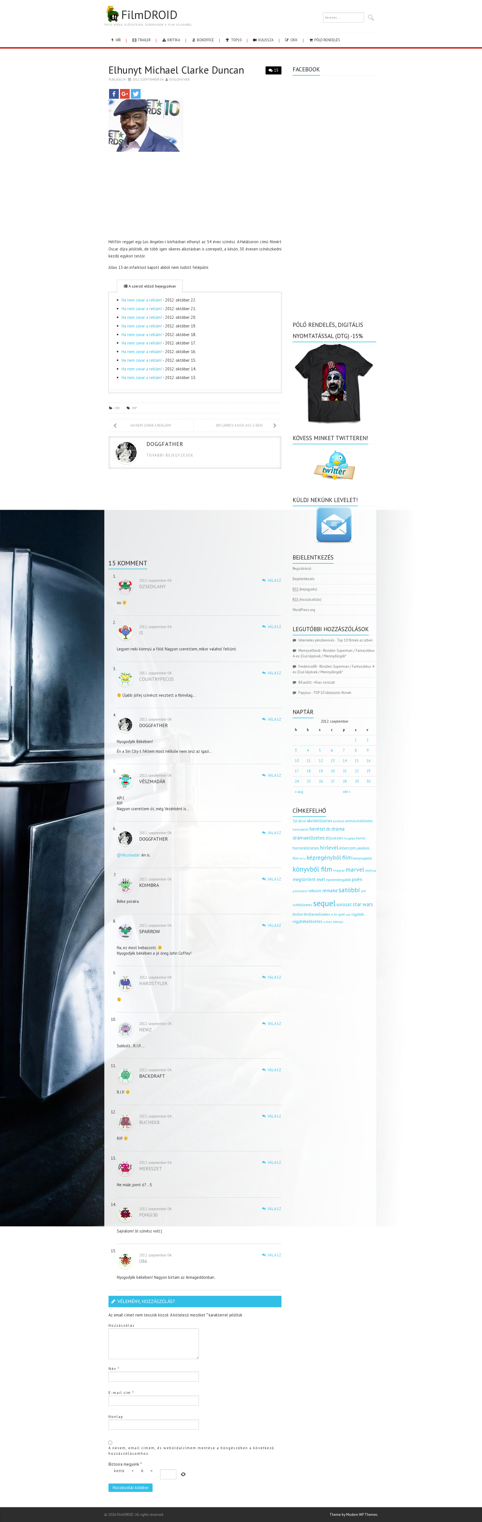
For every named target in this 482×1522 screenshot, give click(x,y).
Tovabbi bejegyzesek (170, 455)
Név (114, 1368)
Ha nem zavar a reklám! (142, 300)
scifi (363, 891)
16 (368, 760)
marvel (355, 869)
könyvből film (312, 869)
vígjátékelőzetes (307, 921)
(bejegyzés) (305, 589)
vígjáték (357, 914)
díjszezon (334, 838)
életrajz (338, 922)
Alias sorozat (324, 682)
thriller (298, 914)
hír (118, 40)
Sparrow (149, 931)
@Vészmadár (128, 855)
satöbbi (349, 890)
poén (357, 879)
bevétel (317, 829)
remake (330, 890)
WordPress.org (304, 609)
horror (361, 838)
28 (345, 781)
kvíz (303, 858)
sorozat (344, 904)
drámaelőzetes (309, 837)
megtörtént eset (309, 879)
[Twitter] (136, 94)
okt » (346, 791)
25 (309, 781)
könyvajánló (362, 858)
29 (357, 781)
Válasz (274, 580)
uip (348, 914)
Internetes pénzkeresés (316, 640)
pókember (300, 891)
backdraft (152, 1076)
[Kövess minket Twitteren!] (334, 465)
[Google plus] (125, 94)
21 (345, 771)
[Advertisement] (195, 197)
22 (357, 771)
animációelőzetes (359, 821)
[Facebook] (114, 94)
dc (328, 829)
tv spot (339, 914)
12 (321, 760)
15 (276, 70)
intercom (347, 848)
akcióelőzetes (319, 820)
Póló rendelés (327, 40)
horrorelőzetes (306, 848)
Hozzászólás (122, 1325)
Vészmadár (152, 781)
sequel (324, 903)
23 (368, 771)
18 (309, 771)
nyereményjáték (338, 879)
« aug (299, 791)
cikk (294, 40)
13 (333, 760)
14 (345, 760)
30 (368, 781)
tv (332, 914)
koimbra (149, 885)
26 (321, 781)
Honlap (116, 1416)
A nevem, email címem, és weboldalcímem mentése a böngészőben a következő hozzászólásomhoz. (191, 1451)
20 (333, 771)
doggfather (179, 79)
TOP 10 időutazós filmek (332, 692)
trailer (144, 40)
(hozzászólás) (307, 599)
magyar (339, 870)
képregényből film (329, 857)
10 (297, 760)
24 (297, 781)
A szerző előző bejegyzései (151, 286)
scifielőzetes (302, 905)
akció (302, 821)
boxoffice (205, 40)
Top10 (236, 40)
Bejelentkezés (304, 579)
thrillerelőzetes (317, 914)
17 (297, 771)
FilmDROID (149, 14)
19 (321, 771)
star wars (363, 904)
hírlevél (329, 847)
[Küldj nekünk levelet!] (334, 525)
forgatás (349, 838)
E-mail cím (121, 1392)
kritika (173, 40)
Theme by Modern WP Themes (353, 1514)
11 (309, 760)
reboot (315, 890)
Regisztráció (302, 568)
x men (327, 922)
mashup (370, 870)
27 (333, 781)
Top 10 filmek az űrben (355, 640)
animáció (338, 821)
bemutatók (301, 829)
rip (134, 408)
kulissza (265, 40)
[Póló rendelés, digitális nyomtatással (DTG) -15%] (334, 382)
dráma (338, 829)
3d (295, 820)
